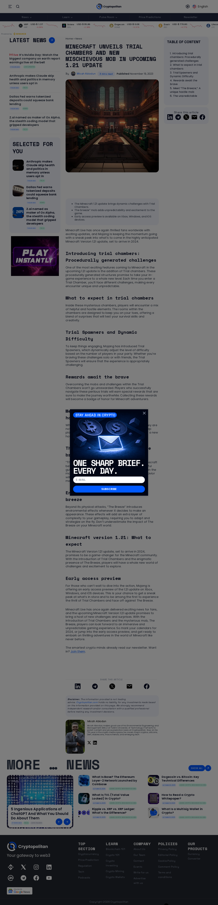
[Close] (144, 413)
